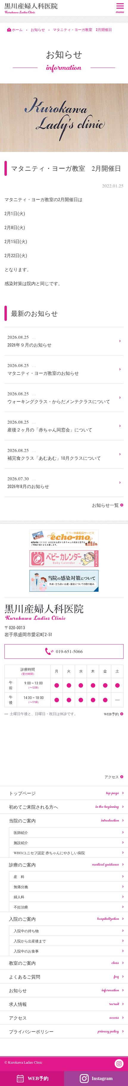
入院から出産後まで (30, 941)
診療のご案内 (64, 864)
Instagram (102, 1078)
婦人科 (19, 896)
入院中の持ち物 (26, 930)
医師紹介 (21, 832)
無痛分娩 (21, 886)
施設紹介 (21, 842)
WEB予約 (38, 1078)
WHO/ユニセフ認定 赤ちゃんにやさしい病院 (49, 852)
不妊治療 (21, 907)
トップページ (64, 793)
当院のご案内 (64, 820)
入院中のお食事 (26, 951)
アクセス (64, 1017)
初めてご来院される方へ (64, 806)
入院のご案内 (64, 918)
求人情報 (64, 1004)
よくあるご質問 (64, 976)
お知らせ (64, 990)
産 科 (19, 876)
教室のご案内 (64, 963)
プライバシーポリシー (64, 1031)
